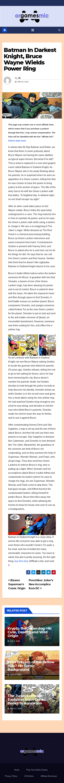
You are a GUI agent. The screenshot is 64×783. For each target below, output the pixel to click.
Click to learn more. (17, 141)
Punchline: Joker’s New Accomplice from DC (41, 584)
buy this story (21, 561)
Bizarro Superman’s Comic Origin (16, 584)
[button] (59, 30)
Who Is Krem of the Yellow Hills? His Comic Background (31, 666)
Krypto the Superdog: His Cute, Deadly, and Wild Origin (29, 632)
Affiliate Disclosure (49, 776)
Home (16, 770)
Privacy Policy (11, 776)
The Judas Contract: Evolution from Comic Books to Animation (26, 699)
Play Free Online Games (37, 770)
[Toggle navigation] (32, 30)
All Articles (29, 776)
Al (19, 78)
